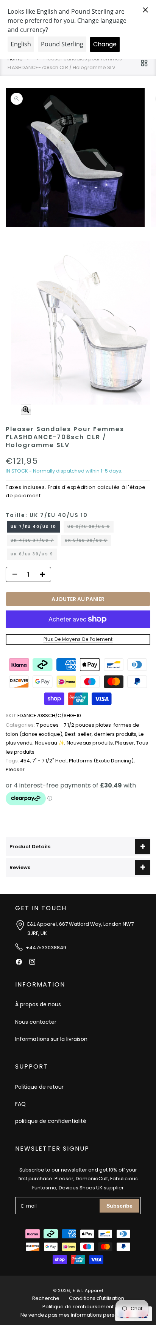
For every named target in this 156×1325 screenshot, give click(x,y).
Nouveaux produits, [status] (91, 742)
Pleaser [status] (15, 769)
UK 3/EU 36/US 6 (90, 528)
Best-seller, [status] (79, 734)
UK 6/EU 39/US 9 (34, 555)
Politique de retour (39, 1087)
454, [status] (19, 760)
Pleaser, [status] (125, 742)
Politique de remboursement (78, 1306)
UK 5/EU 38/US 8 (88, 541)
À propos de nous (38, 1004)
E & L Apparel (88, 1290)
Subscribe (119, 1206)
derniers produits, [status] (116, 734)
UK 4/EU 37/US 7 (34, 541)
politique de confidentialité (50, 1121)
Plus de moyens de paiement (78, 639)
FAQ (20, 1104)
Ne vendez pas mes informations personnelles (78, 1315)
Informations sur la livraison (51, 1039)
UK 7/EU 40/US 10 (33, 527)
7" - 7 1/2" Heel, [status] (50, 760)
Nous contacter (35, 1022)
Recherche (45, 1298)
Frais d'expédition (72, 487)
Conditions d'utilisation (96, 1298)
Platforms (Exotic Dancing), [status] (102, 760)
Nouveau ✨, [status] (51, 742)
